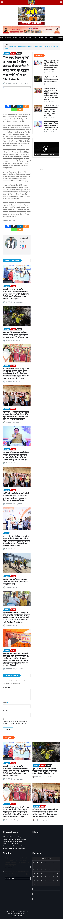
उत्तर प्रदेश (21, 37)
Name (5, 702)
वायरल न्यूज (8, 37)
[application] (46, 149)
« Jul (34, 889)
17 (34, 877)
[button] (46, 149)
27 (45, 880)
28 (49, 880)
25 (38, 880)
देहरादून (51, 37)
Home (6, 44)
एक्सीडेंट (41, 37)
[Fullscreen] (56, 154)
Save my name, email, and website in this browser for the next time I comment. (15, 722)
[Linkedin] (20, 106)
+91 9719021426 (13, 844)
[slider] (44, 154)
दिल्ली (46, 37)
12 (41, 873)
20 (45, 877)
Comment (6, 687)
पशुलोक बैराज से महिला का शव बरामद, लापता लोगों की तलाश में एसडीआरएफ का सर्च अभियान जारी (16, 581)
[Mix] (26, 106)
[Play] (36, 154)
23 (57, 877)
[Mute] (54, 154)
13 (45, 873)
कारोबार (15, 37)
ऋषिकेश (35, 37)
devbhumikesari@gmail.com (16, 846)
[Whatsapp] (14, 109)
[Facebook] (8, 106)
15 (53, 873)
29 (53, 880)
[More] (20, 109)
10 (34, 873)
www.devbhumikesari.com (17, 848)
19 (41, 877)
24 (34, 880)
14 (49, 873)
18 (38, 877)
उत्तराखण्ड (28, 37)
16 (57, 873)
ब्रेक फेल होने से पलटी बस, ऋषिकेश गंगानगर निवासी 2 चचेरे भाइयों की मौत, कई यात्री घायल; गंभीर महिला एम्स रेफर (15, 334)
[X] (14, 106)
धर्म (55, 37)
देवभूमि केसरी (9, 83)
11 (38, 873)
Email (5, 711)
